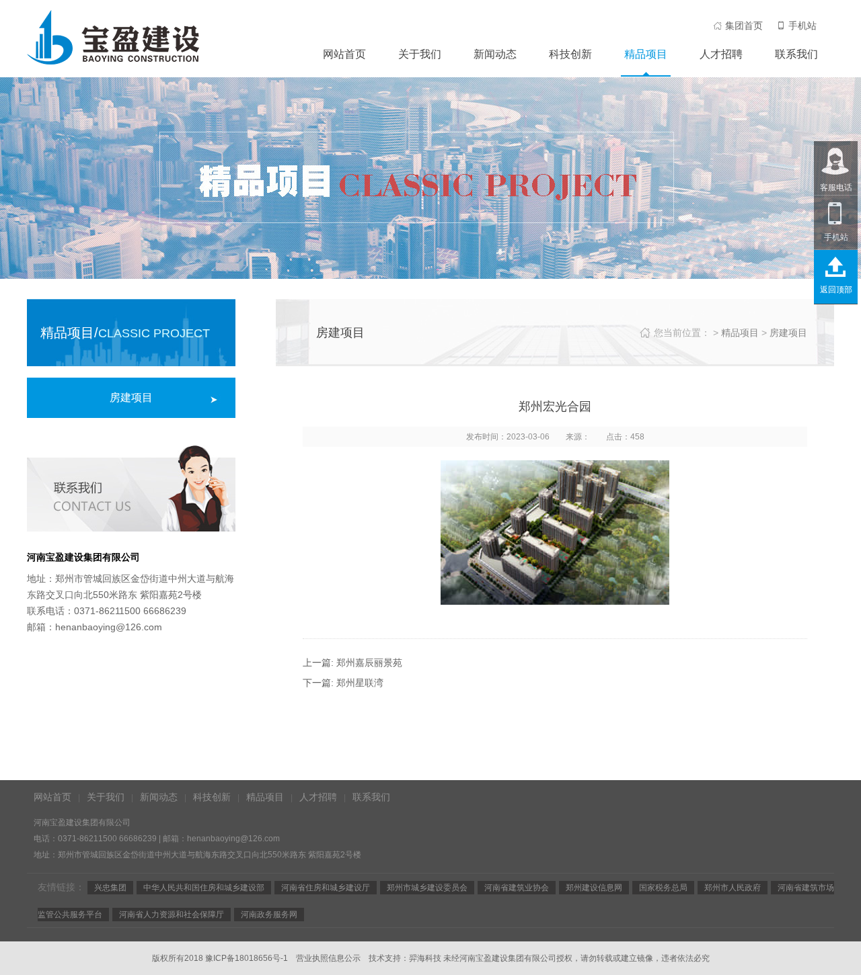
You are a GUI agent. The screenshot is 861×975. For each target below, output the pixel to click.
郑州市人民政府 (732, 887)
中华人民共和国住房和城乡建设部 (203, 887)
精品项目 (645, 54)
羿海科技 (425, 958)
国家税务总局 (663, 887)
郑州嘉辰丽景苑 (369, 662)
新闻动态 (495, 54)
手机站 (802, 25)
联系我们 (796, 54)
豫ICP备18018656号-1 (246, 958)
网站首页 (344, 54)
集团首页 (744, 25)
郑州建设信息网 (594, 887)
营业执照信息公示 (328, 958)
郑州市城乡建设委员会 (427, 887)
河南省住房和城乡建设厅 (325, 887)
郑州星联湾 (359, 682)
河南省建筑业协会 (516, 887)
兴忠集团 (110, 887)
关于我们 (419, 54)
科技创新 (570, 54)
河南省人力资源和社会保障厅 (171, 914)
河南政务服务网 (269, 914)
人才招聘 (721, 54)
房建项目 (131, 397)
